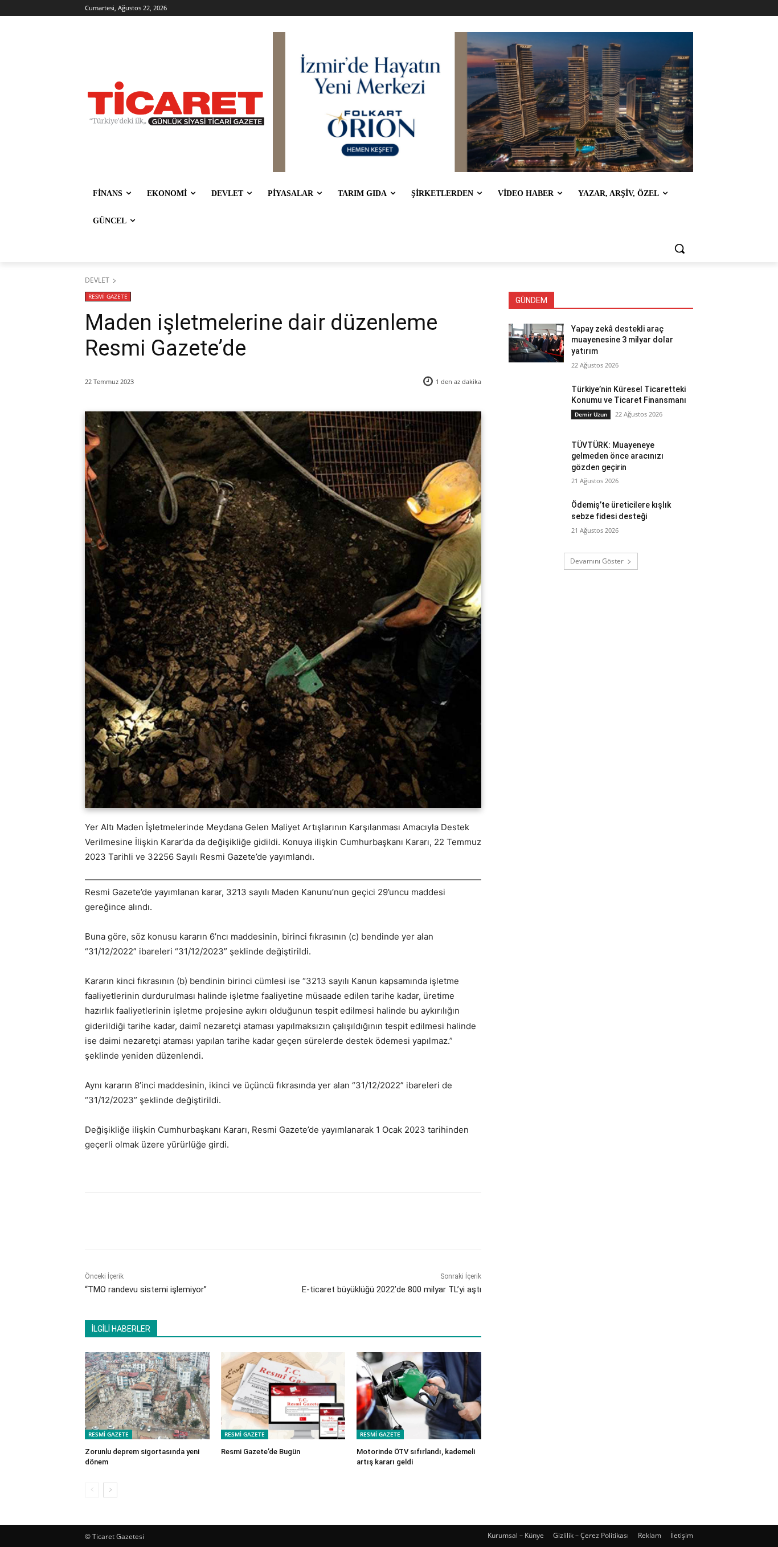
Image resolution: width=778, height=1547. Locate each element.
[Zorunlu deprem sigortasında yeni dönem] (147, 1395)
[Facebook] (165, 1221)
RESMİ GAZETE (108, 296)
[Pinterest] (217, 1221)
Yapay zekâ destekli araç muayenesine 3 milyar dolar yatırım (622, 340)
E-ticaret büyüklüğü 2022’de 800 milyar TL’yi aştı (391, 1289)
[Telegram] (270, 1221)
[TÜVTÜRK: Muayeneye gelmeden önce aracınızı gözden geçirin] (536, 459)
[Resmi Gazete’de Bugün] (283, 1395)
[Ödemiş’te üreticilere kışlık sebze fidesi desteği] (536, 519)
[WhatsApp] (243, 1221)
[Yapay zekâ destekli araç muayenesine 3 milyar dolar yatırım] (536, 343)
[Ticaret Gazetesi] (176, 103)
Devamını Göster (597, 561)
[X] (191, 1221)
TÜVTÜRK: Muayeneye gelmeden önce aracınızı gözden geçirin (617, 456)
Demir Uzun (591, 414)
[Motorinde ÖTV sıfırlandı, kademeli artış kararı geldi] (419, 1395)
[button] (679, 248)
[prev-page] (92, 1490)
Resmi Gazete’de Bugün (260, 1451)
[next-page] (110, 1490)
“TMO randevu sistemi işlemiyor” (146, 1289)
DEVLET (97, 280)
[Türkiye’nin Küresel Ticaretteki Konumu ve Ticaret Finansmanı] (536, 403)
